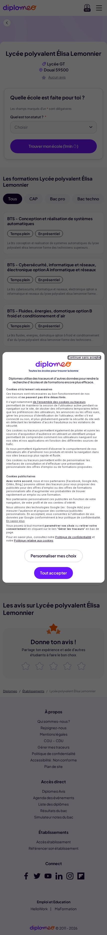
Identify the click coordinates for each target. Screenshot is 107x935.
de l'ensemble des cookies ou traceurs (59, 402)
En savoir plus (15, 521)
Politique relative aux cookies (33, 540)
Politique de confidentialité (73, 537)
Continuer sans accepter (84, 357)
